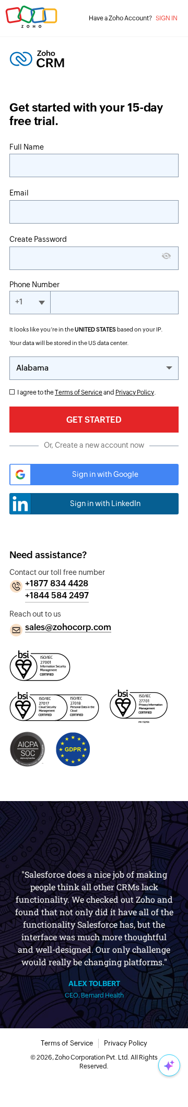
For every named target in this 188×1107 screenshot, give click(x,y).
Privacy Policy (134, 392)
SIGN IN (167, 18)
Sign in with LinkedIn (105, 503)
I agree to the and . (86, 392)
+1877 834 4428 (56, 583)
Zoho (31, 20)
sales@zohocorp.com (68, 627)
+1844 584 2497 (57, 595)
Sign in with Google (105, 474)
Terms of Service (78, 392)
